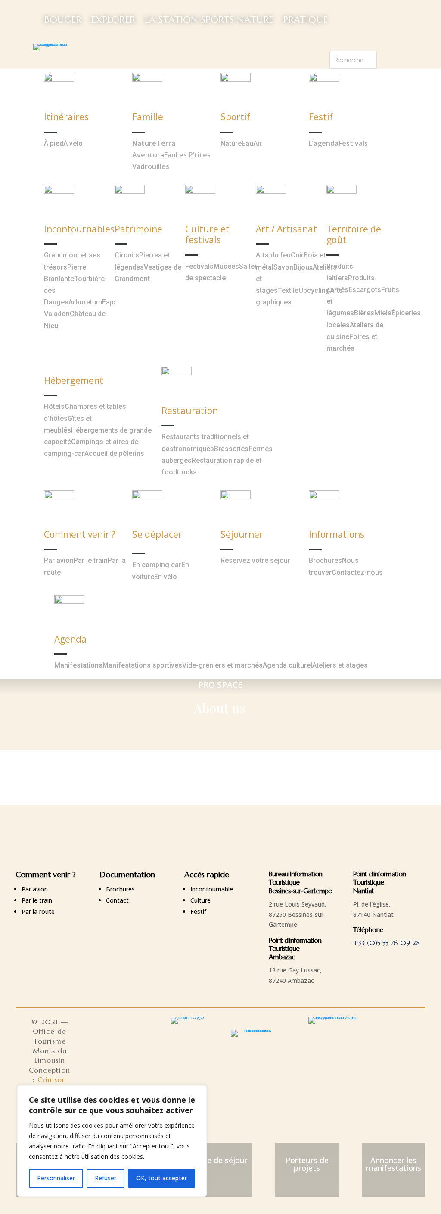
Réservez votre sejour (255, 560)
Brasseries (231, 449)
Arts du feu (273, 255)
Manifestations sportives (142, 665)
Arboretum (85, 302)
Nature (144, 143)
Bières (364, 313)
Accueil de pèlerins (114, 453)
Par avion (59, 560)
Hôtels (54, 406)
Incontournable (211, 889)
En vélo (165, 577)
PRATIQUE (305, 19)
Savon (283, 267)
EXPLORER (113, 19)
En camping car (156, 565)
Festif (198, 911)
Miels (382, 313)
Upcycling (314, 290)
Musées (226, 266)
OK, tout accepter (161, 1178)
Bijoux (303, 267)
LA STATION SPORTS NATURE (209, 19)
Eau (170, 155)
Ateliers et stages (340, 665)
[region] (112, 1141)
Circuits (127, 255)
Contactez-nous (357, 572)
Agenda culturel (287, 665)
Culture (200, 900)
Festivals (353, 143)
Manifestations (78, 665)
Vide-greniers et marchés (222, 665)
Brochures (325, 560)
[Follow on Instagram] (401, 58)
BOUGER (62, 19)
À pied (53, 143)
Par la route (38, 911)
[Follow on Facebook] (384, 58)
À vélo (73, 143)
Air (257, 143)
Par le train (91, 560)
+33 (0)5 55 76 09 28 (386, 942)
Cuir (297, 255)
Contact (117, 900)
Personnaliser (56, 1178)
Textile (288, 290)
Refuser (105, 1178)
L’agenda (324, 143)
